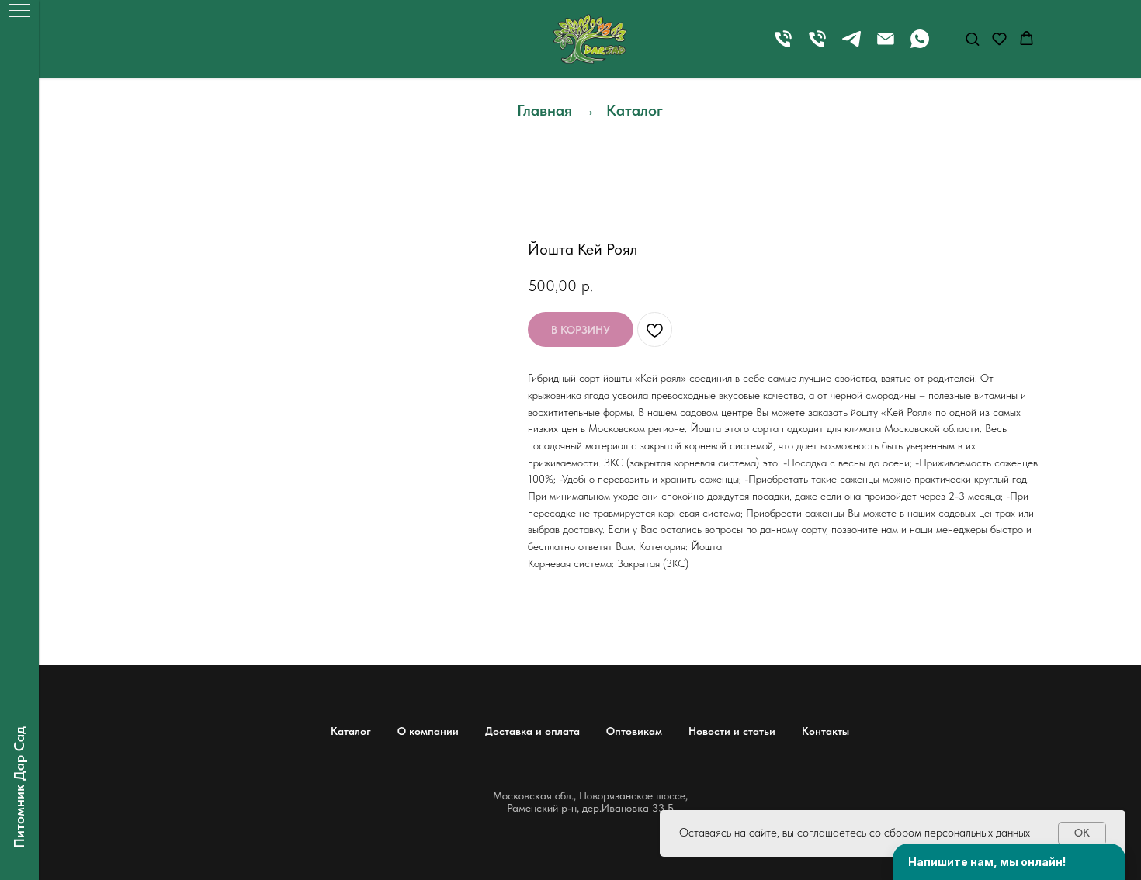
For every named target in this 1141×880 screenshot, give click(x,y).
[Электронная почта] (885, 46)
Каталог (634, 110)
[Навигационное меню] (19, 11)
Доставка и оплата (532, 731)
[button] (972, 38)
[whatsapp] (919, 46)
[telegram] (851, 46)
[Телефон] (783, 46)
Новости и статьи (731, 731)
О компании (428, 731)
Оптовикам (634, 731)
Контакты (825, 731)
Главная (544, 110)
